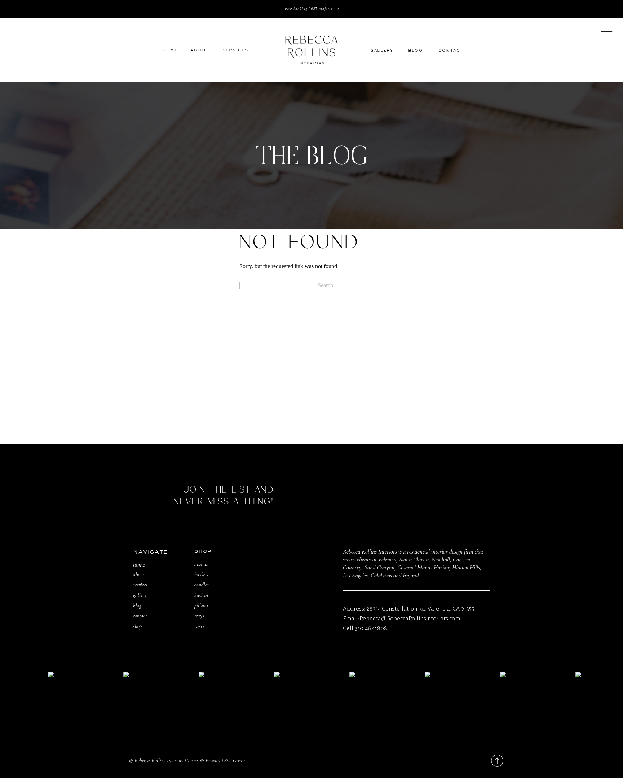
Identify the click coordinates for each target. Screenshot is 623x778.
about (138, 574)
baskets (201, 574)
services (140, 584)
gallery (140, 595)
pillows (201, 605)
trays (199, 615)
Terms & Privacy (204, 760)
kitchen (201, 595)
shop (137, 626)
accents (201, 564)
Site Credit (234, 760)
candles (201, 584)
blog (137, 605)
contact (140, 615)
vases (199, 626)
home (139, 564)
